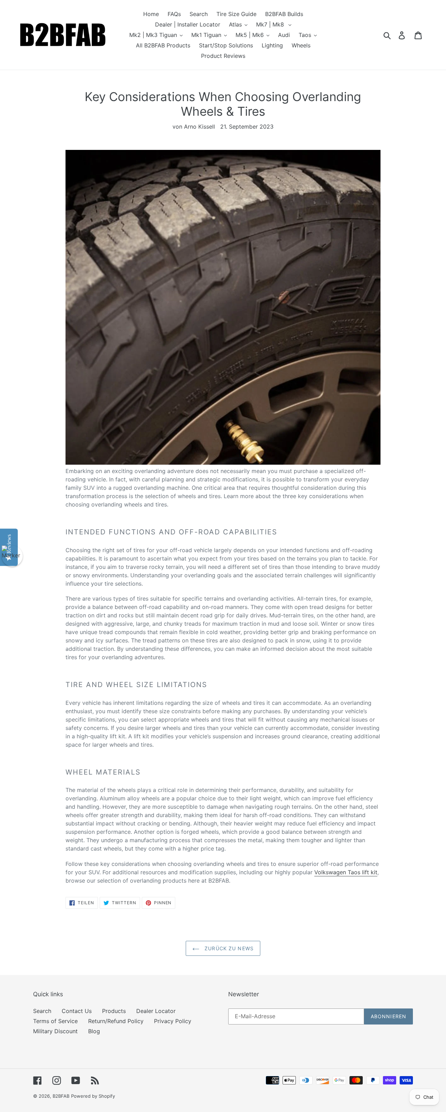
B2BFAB (61, 1096)
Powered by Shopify (93, 1096)
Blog (94, 1031)
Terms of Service (55, 1021)
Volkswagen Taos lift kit (345, 872)
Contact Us (77, 1010)
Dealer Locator (156, 1010)
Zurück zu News (228, 948)
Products (114, 1010)
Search (42, 1010)
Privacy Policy (172, 1021)
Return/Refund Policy (116, 1021)
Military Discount (55, 1031)
